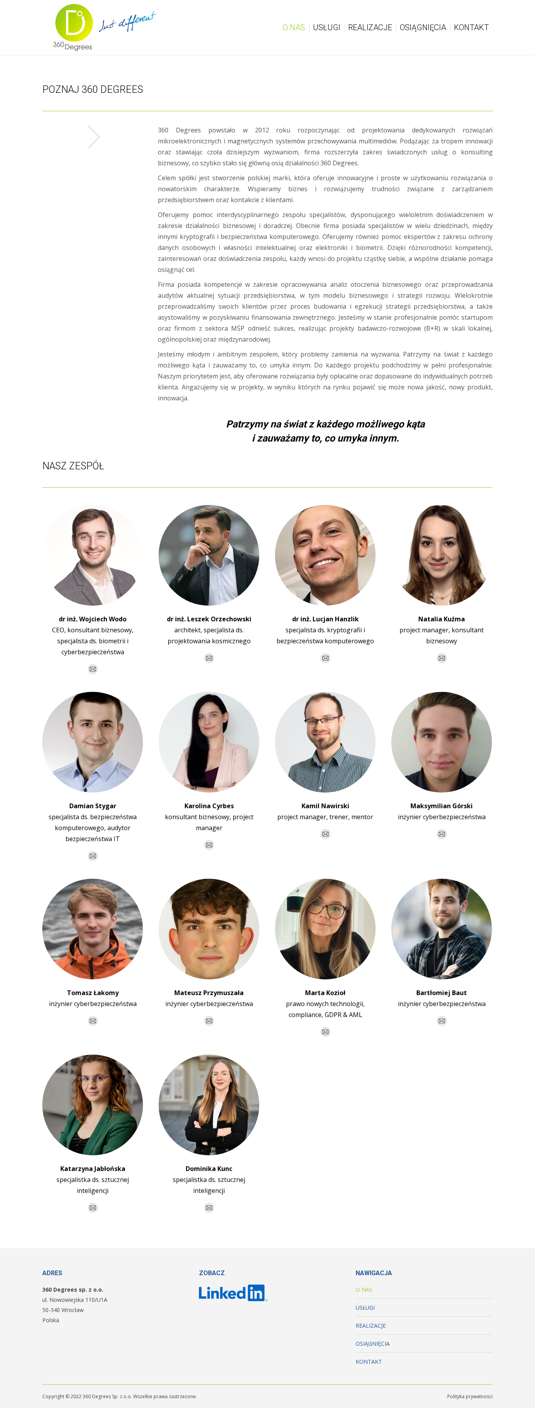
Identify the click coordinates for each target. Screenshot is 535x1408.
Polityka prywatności (470, 1396)
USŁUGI (365, 1307)
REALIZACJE (371, 1325)
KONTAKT (369, 1361)
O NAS (364, 1289)
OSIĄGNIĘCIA (373, 1343)
